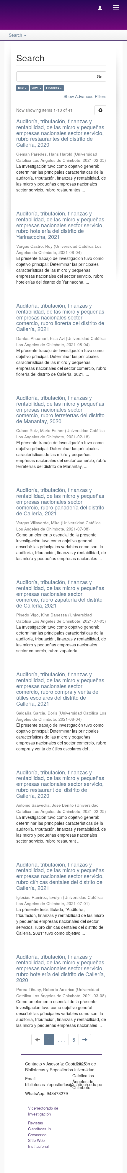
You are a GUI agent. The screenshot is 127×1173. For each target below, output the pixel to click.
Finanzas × (54, 88)
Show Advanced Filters (85, 96)
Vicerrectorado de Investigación (43, 1111)
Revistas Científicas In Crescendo (39, 1128)
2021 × (36, 88)
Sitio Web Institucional (38, 1143)
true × (22, 88)
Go (99, 76)
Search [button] (16, 35)
